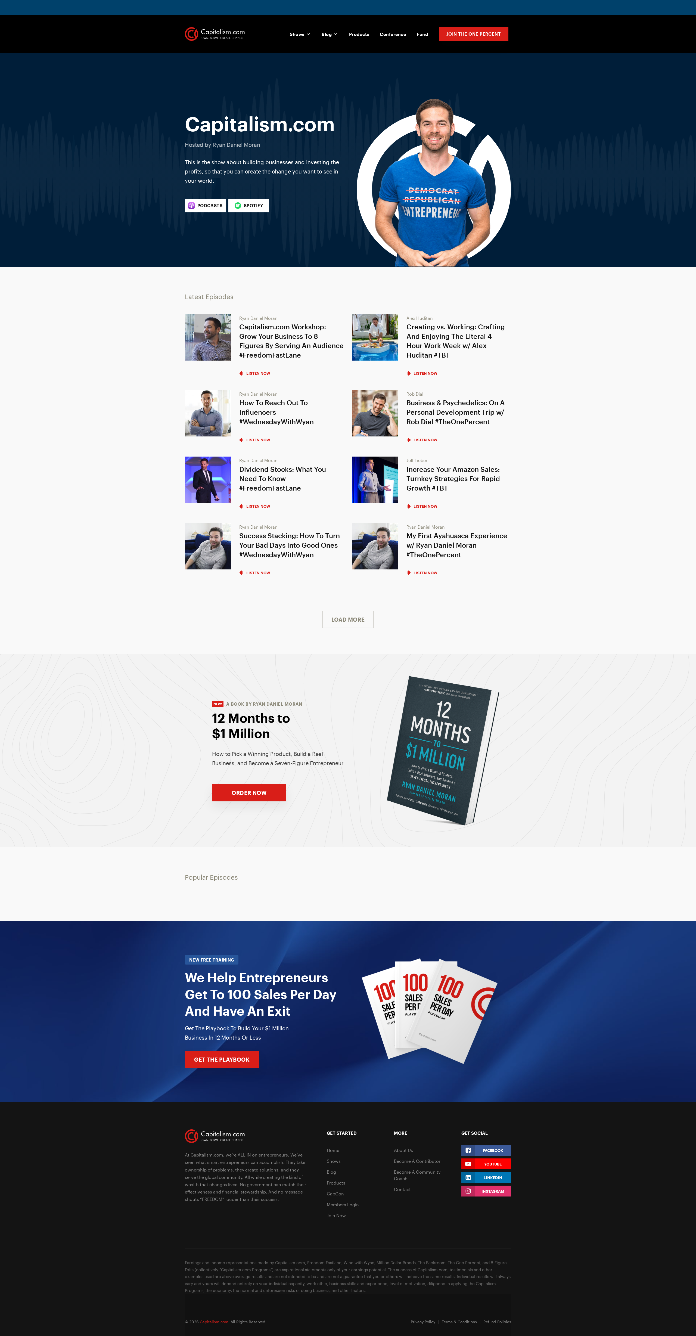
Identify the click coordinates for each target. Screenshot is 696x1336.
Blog (327, 34)
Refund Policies (497, 1321)
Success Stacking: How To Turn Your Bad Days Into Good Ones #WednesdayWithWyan (289, 545)
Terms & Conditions (459, 1321)
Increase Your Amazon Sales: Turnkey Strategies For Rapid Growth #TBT (453, 478)
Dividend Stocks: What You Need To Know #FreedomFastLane (282, 478)
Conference (393, 34)
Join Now (336, 1215)
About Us (403, 1150)
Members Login (343, 1204)
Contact (402, 1189)
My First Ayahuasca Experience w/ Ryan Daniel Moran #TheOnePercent (456, 545)
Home (333, 1150)
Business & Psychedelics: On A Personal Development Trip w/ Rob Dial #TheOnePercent (455, 412)
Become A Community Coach (417, 1175)
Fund (422, 34)
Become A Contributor (417, 1161)
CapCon (335, 1193)
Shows (297, 34)
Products (359, 34)
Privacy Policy (423, 1321)
